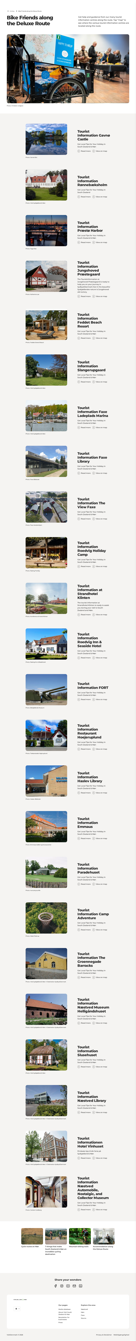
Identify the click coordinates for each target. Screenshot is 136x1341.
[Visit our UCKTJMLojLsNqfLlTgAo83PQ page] (68, 1286)
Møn (82, 1312)
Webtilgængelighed (121, 1335)
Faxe (83, 1315)
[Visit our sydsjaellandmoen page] (55, 1286)
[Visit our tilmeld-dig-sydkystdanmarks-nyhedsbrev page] (74, 1286)
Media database (64, 1309)
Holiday (12, 11)
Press (60, 1322)
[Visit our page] (62, 1286)
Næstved (84, 1309)
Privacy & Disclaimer (104, 1335)
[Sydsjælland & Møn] (20, 1299)
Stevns (83, 1318)
